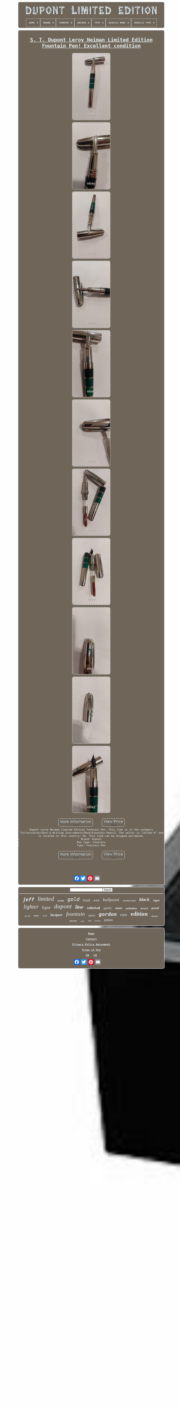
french (144, 908)
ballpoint (111, 899)
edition (139, 914)
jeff (28, 899)
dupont (63, 906)
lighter (31, 906)
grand (155, 908)
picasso (73, 920)
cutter (36, 915)
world (27, 916)
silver (83, 921)
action (60, 900)
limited (46, 899)
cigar (156, 900)
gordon (108, 914)
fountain (75, 914)
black (144, 899)
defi (89, 921)
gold (73, 899)
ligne (46, 907)
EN (87, 955)
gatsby (108, 908)
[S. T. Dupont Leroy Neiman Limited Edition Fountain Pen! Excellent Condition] (91, 86)
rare (123, 915)
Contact (91, 939)
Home (91, 933)
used (45, 915)
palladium (131, 908)
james (108, 920)
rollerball (93, 908)
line (79, 907)
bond (86, 900)
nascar (98, 921)
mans (118, 908)
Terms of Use (91, 949)
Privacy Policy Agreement (91, 944)
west (96, 900)
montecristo (129, 900)
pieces (91, 915)
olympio (154, 916)
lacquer (56, 915)
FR (95, 955)
